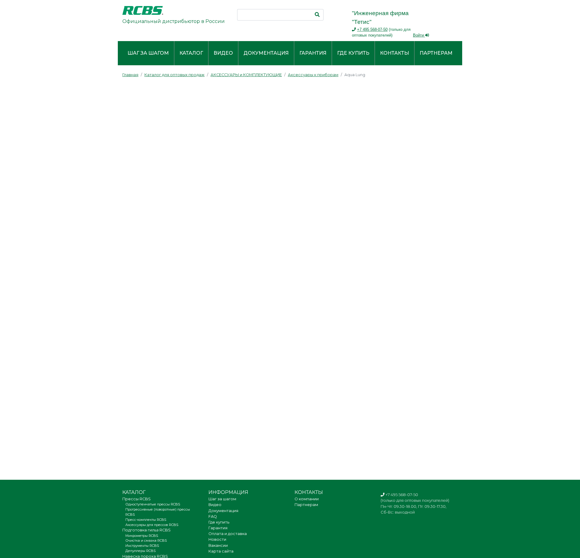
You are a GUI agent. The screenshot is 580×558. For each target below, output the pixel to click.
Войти (419, 35)
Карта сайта (221, 551)
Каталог (191, 53)
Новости (217, 539)
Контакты (394, 53)
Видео (223, 53)
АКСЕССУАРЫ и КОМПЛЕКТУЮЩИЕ (246, 75)
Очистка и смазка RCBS (146, 540)
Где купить (353, 53)
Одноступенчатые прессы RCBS (152, 504)
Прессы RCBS (136, 499)
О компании (307, 499)
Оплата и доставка (227, 533)
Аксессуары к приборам (313, 75)
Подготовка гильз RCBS (146, 530)
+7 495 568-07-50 (372, 29)
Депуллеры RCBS (140, 551)
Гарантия (313, 53)
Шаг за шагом (148, 53)
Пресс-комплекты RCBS (145, 520)
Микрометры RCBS (141, 536)
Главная (130, 75)
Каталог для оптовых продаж (174, 75)
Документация (266, 53)
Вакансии (218, 545)
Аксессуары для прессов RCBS (151, 525)
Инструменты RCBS (142, 545)
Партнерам (436, 53)
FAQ (212, 516)
